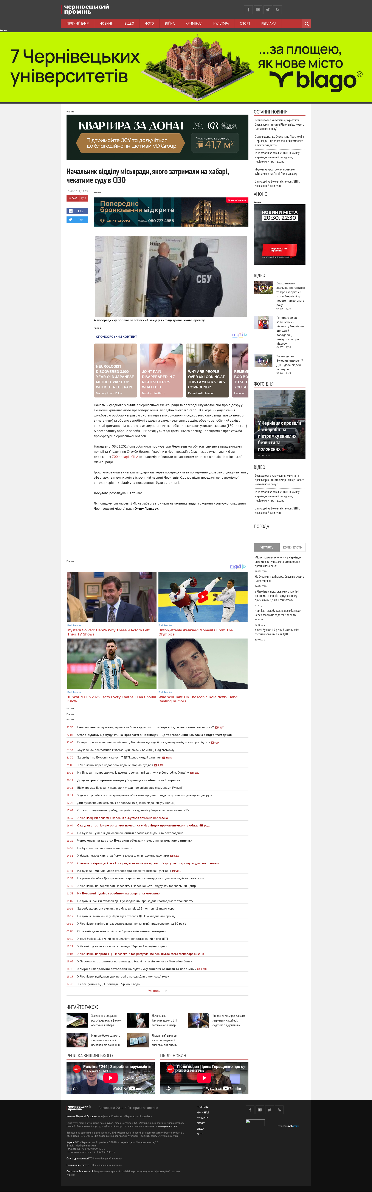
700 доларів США (125, 457)
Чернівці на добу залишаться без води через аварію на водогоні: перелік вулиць (278, 614)
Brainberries (74, 625)
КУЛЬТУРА (202, 1118)
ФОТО (200, 1134)
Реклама (268, 24)
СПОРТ (201, 1123)
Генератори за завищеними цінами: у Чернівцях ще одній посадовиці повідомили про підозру (277, 157)
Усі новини (156, 991)
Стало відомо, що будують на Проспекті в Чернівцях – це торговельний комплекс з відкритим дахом (279, 140)
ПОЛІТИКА (203, 1107)
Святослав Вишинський (80, 1171)
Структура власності (78, 1158)
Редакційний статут (78, 1165)
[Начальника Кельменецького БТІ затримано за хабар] (138, 1020)
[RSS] (277, 9)
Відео (129, 24)
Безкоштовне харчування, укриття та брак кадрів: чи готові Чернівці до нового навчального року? (279, 124)
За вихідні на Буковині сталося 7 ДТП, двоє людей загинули (277, 183)
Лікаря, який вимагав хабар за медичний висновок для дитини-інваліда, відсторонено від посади (165, 1044)
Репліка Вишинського (90, 1055)
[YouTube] (258, 9)
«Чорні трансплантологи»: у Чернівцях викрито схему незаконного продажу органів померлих (278, 561)
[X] (268, 9)
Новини (106, 24)
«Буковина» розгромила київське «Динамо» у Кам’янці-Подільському (276, 171)
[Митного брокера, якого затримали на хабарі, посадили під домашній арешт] (77, 1040)
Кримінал (194, 24)
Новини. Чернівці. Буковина (82, 1116)
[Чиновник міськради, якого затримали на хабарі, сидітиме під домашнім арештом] (198, 1020)
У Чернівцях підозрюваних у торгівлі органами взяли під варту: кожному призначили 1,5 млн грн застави (277, 595)
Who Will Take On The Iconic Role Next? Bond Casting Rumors (197, 699)
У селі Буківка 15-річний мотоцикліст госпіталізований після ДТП (277, 632)
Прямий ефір (78, 24)
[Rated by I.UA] (255, 1125)
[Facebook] (248, 9)
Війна (170, 24)
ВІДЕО (200, 1129)
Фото (149, 24)
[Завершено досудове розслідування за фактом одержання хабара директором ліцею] (77, 1020)
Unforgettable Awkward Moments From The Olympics (195, 632)
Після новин (173, 1055)
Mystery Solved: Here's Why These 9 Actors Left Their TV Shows (108, 632)
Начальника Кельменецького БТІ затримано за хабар (164, 1020)
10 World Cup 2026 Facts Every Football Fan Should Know (111, 699)
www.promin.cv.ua (168, 1126)
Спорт (245, 24)
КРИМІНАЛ (203, 1113)
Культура (221, 24)
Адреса (70, 1142)
